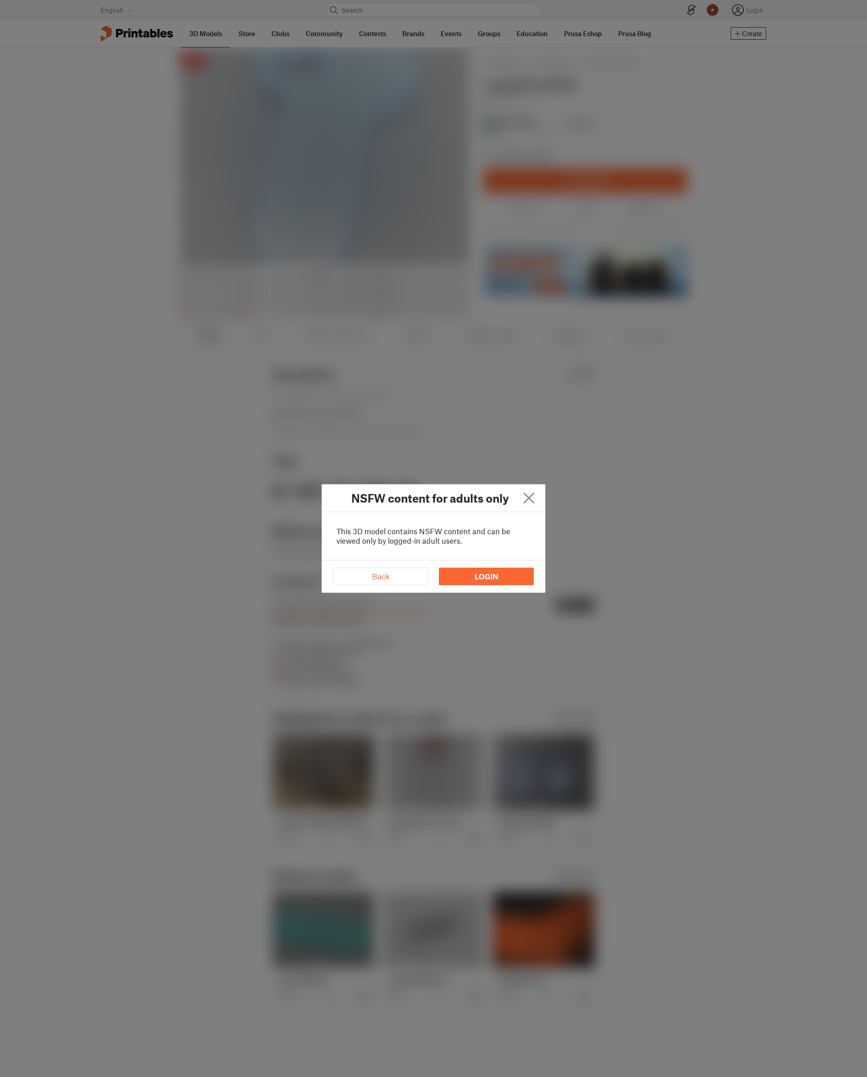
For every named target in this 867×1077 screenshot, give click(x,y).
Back (381, 576)
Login (487, 576)
